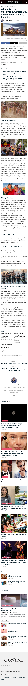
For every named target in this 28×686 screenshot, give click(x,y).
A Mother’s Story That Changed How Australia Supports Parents (6, 335)
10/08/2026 (4, 483)
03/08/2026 (11, 578)
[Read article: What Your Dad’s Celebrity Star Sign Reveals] (14, 469)
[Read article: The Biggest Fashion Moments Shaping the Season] (4, 631)
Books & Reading (6, 557)
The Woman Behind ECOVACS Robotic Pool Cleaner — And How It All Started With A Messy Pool (13, 508)
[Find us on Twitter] (3, 665)
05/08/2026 (4, 566)
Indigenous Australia (16, 355)
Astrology (5, 420)
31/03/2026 (17, 20)
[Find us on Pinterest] (7, 665)
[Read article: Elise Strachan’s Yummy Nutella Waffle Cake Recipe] (4, 638)
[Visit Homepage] (14, 2)
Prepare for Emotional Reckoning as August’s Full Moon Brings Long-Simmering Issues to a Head (14, 73)
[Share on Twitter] (14, 43)
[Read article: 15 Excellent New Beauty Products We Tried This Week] (4, 625)
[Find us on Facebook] (1, 665)
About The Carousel (5, 674)
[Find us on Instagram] (9, 665)
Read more (5, 620)
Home (2, 6)
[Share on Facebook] (5, 43)
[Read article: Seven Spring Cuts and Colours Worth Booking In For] (4, 644)
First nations (7, 355)
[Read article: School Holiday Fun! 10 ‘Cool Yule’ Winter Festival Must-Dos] (4, 583)
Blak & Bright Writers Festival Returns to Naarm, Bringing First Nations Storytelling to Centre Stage (13, 562)
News (2, 671)
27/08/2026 (4, 429)
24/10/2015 (11, 584)
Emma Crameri (9, 20)
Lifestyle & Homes (6, 448)
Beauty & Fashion (8, 671)
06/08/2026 (4, 538)
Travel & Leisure (8, 6)
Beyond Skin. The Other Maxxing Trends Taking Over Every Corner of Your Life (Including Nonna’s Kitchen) (13, 78)
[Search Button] (26, 2)
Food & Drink (11, 673)
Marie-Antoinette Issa (6, 612)
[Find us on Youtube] (5, 665)
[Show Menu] (1, 2)
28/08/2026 (15, 612)
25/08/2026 (4, 457)
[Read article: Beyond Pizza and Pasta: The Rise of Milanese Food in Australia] (4, 576)
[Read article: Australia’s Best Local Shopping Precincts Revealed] (14, 523)
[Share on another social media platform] (23, 43)
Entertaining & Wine (7, 605)
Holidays (14, 6)
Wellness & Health (16, 671)
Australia (4, 50)
